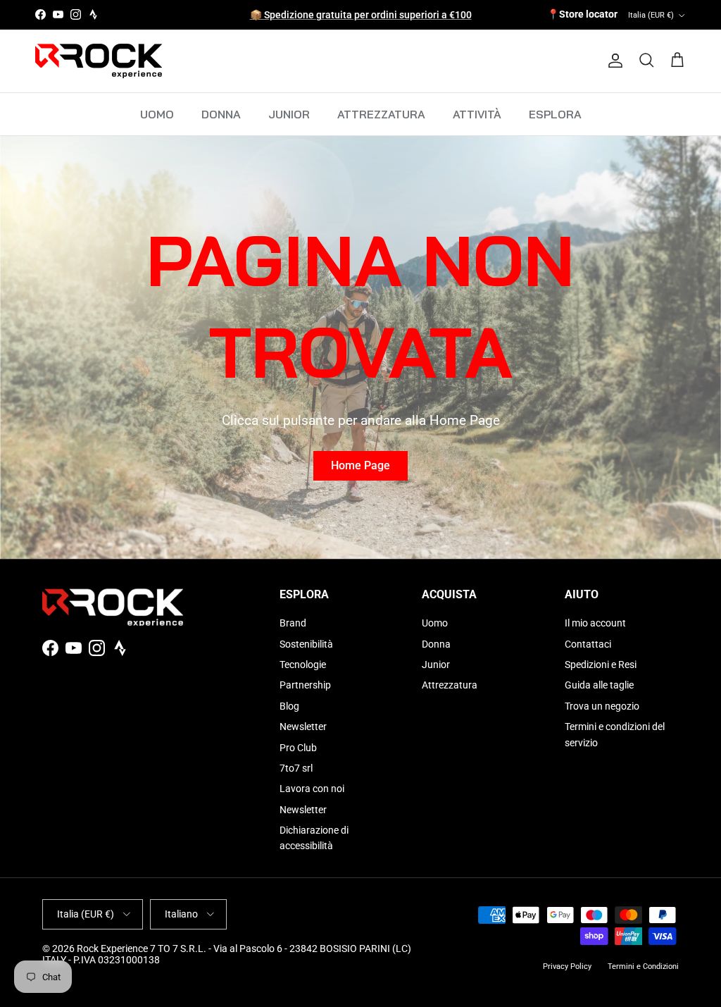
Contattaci (588, 644)
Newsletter (303, 726)
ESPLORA (555, 114)
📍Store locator (582, 14)
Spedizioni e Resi (601, 664)
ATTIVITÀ (477, 114)
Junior (436, 664)
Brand (293, 623)
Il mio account (595, 623)
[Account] (612, 60)
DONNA (221, 114)
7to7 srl (296, 768)
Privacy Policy (567, 966)
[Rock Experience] (98, 61)
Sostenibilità (306, 644)
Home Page (360, 465)
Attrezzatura (449, 685)
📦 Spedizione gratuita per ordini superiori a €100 (361, 14)
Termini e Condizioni (643, 966)
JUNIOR (289, 114)
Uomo (435, 623)
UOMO (157, 114)
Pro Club (298, 747)
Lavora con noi (312, 788)
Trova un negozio (602, 706)
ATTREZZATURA (381, 114)
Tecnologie (303, 664)
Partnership (305, 685)
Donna (436, 644)
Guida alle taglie (599, 685)
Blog (289, 706)
